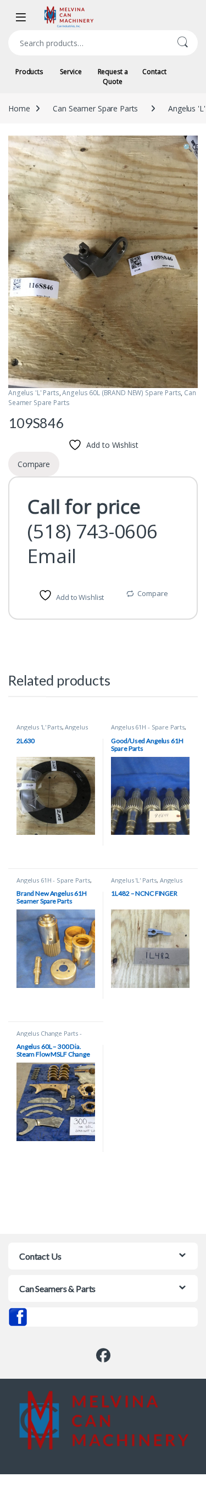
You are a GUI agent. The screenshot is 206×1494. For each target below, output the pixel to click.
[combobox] (87, 42)
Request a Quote (113, 76)
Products (29, 71)
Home (19, 108)
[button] (187, 147)
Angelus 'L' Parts (33, 392)
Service (70, 71)
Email (51, 556)
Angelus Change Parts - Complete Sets (49, 1036)
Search (182, 42)
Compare (152, 593)
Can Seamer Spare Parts (95, 108)
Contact (154, 71)
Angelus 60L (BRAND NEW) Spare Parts (121, 392)
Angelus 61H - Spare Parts (148, 727)
